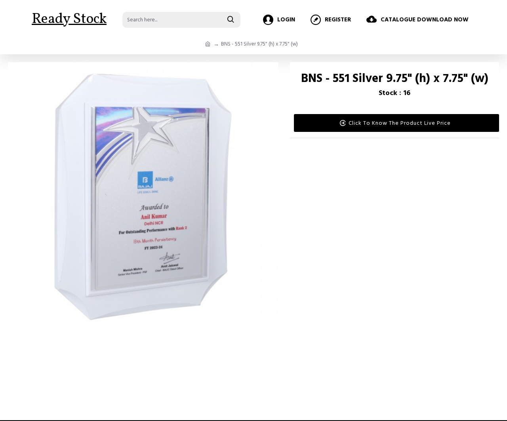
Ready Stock (69, 19)
